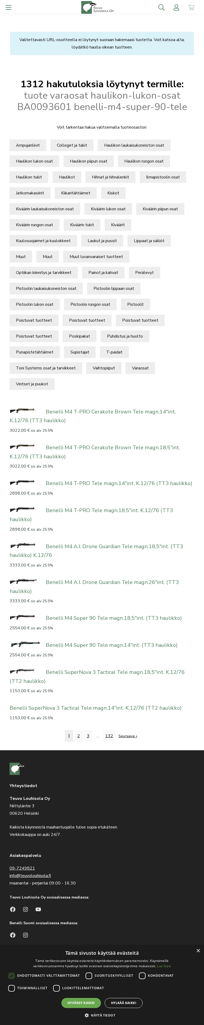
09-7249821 (22, 868)
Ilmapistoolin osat (163, 177)
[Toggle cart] (191, 7)
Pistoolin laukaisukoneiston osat (46, 288)
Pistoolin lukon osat (34, 304)
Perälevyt (144, 273)
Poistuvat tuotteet (34, 320)
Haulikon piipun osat (88, 161)
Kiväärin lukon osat (108, 209)
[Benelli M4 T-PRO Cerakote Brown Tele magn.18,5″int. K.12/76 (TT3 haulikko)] (25, 446)
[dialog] (102, 985)
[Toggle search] (161, 7)
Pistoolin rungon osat (90, 304)
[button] (102, 1015)
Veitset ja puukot (32, 384)
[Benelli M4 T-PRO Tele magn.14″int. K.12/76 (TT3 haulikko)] (25, 482)
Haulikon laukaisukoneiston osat (134, 145)
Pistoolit (135, 304)
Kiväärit (118, 225)
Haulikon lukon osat (34, 161)
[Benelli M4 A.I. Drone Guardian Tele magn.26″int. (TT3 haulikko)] (25, 581)
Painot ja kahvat (103, 273)
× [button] (198, 951)
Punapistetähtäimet (34, 352)
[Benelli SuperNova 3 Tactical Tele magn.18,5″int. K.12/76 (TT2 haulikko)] (25, 671)
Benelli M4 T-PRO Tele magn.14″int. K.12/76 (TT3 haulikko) (119, 483)
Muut (21, 257)
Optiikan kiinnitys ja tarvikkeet (43, 273)
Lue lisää (164, 966)
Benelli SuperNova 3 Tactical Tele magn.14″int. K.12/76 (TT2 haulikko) (96, 708)
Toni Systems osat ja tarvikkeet (46, 368)
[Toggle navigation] (8, 7)
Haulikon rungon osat (144, 161)
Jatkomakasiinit (30, 193)
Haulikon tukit (29, 177)
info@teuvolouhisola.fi (30, 876)
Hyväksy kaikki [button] (81, 1003)
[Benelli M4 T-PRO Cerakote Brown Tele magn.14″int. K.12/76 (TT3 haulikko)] (25, 410)
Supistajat (79, 352)
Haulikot (67, 177)
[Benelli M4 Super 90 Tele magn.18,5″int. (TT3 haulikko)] (25, 617)
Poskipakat (79, 336)
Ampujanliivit (28, 145)
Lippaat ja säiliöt (149, 241)
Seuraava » (127, 736)
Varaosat (140, 368)
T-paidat (114, 352)
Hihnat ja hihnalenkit (110, 177)
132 (109, 736)
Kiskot (113, 193)
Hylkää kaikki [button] (123, 1003)
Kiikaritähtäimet (75, 193)
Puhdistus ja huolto (125, 336)
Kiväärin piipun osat (160, 209)
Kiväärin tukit (82, 225)
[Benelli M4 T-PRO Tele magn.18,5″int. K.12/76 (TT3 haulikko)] (25, 509)
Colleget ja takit (72, 145)
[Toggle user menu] (176, 7)
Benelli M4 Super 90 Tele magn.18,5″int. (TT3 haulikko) (114, 618)
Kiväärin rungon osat (34, 225)
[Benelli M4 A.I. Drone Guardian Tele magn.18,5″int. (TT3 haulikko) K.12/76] (25, 545)
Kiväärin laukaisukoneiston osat (45, 209)
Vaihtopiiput (104, 368)
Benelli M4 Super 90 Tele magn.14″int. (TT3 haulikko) (112, 645)
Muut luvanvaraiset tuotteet (96, 257)
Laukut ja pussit (102, 241)
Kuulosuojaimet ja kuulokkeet (43, 241)
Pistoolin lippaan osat (114, 288)
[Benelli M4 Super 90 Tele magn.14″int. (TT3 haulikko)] (25, 644)
